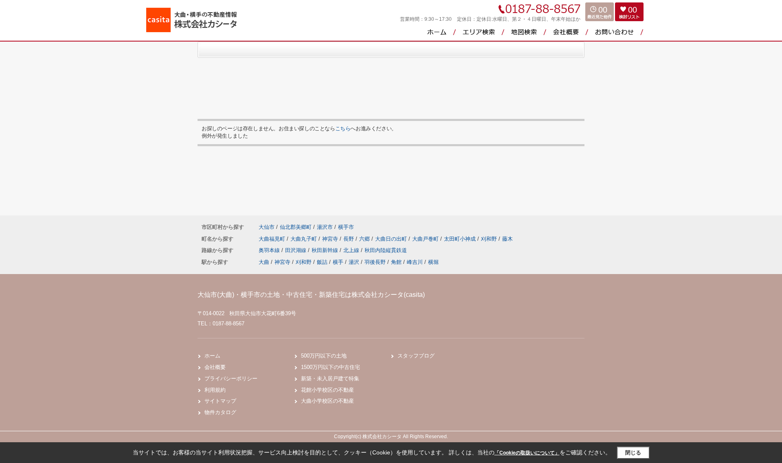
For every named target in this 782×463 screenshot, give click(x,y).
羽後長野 (375, 262)
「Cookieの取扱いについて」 (527, 453)
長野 (349, 239)
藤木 (507, 239)
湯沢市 (325, 227)
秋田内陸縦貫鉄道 (386, 250)
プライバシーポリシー (230, 378)
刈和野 (490, 239)
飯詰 (322, 262)
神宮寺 (331, 239)
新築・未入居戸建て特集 (330, 378)
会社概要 (215, 367)
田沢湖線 (296, 250)
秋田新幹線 (326, 250)
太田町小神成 (460, 239)
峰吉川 (415, 262)
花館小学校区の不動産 (327, 390)
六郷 (365, 239)
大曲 (264, 262)
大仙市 (267, 227)
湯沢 (354, 262)
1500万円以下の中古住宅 (330, 367)
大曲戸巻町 (426, 239)
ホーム (212, 356)
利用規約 (215, 390)
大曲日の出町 (392, 239)
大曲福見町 (273, 239)
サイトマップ (220, 401)
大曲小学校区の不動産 (327, 401)
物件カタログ (220, 412)
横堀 (433, 262)
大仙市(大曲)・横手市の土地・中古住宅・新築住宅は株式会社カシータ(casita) (311, 294)
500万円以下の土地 (324, 356)
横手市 (346, 227)
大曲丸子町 (304, 239)
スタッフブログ (416, 356)
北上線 (352, 250)
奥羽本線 (270, 250)
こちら (343, 128)
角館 (396, 262)
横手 (338, 262)
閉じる (633, 453)
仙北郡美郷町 (296, 227)
